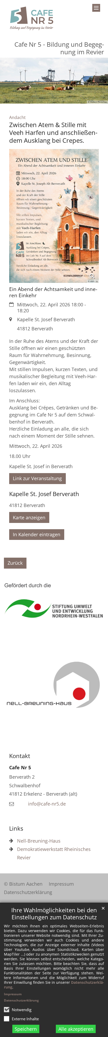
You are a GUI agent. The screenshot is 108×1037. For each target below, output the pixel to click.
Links (16, 828)
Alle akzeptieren (75, 1029)
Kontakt (19, 755)
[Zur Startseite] (31, 18)
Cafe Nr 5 (20, 767)
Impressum (13, 994)
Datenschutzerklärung (21, 1000)
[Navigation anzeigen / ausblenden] (96, 8)
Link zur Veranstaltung (37, 478)
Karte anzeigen (29, 517)
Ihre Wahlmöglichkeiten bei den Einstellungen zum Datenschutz (54, 914)
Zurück (15, 563)
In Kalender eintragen (36, 534)
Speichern (26, 1029)
